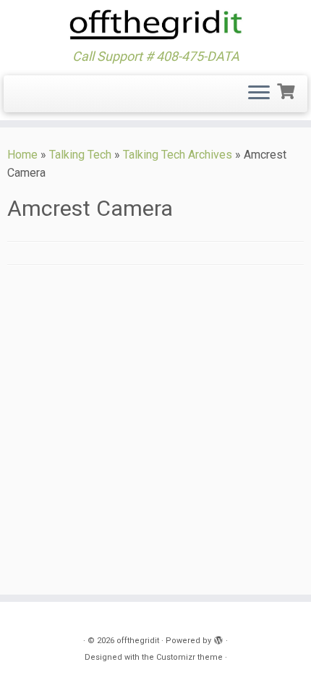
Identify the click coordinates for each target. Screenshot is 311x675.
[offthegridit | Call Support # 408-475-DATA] (155, 24)
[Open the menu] (259, 94)
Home (22, 155)
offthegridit (137, 640)
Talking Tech (80, 155)
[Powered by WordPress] (218, 638)
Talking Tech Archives (177, 155)
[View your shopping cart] (287, 89)
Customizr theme (189, 657)
